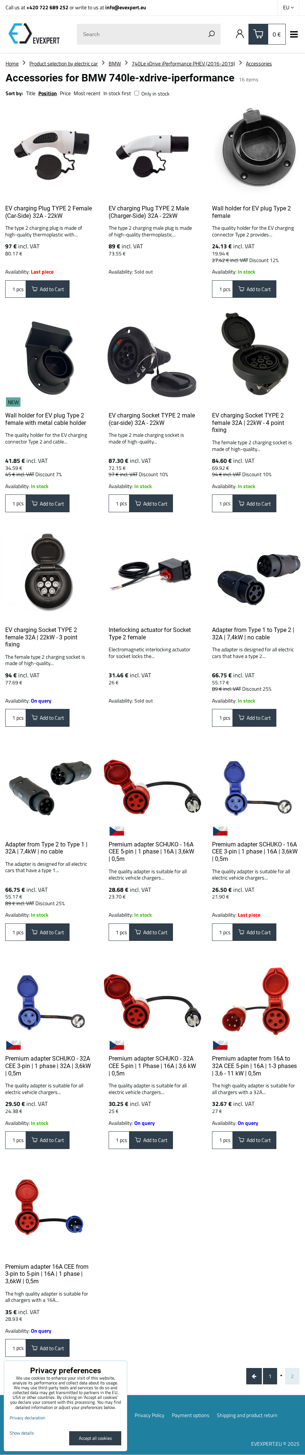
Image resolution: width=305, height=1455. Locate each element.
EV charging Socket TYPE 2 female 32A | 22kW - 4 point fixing (248, 422)
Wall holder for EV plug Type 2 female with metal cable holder (45, 419)
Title (30, 93)
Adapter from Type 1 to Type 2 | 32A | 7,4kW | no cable (253, 633)
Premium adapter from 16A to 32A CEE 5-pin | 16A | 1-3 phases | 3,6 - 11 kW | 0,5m (254, 1066)
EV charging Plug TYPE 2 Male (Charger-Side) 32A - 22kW (149, 212)
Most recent (87, 93)
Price (65, 93)
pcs (19, 289)
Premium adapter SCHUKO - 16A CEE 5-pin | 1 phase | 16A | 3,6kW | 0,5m (151, 851)
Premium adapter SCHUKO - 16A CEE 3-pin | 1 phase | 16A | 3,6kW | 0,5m (255, 851)
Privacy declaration (27, 1417)
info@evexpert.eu (125, 7)
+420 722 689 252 (47, 7)
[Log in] (239, 34)
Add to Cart (51, 289)
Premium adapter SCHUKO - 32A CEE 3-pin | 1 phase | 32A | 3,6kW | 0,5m (48, 1066)
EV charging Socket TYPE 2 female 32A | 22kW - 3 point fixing (41, 637)
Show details (22, 1432)
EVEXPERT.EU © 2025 (275, 1444)
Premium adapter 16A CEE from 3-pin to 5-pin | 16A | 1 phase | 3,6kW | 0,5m (47, 1274)
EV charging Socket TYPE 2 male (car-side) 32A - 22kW (152, 419)
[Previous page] (254, 1376)
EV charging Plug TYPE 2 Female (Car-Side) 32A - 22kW (48, 212)
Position (47, 93)
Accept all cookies (95, 1438)
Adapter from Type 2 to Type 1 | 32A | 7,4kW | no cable (46, 848)
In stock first (117, 93)
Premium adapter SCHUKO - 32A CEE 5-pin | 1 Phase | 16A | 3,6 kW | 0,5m (152, 1066)
